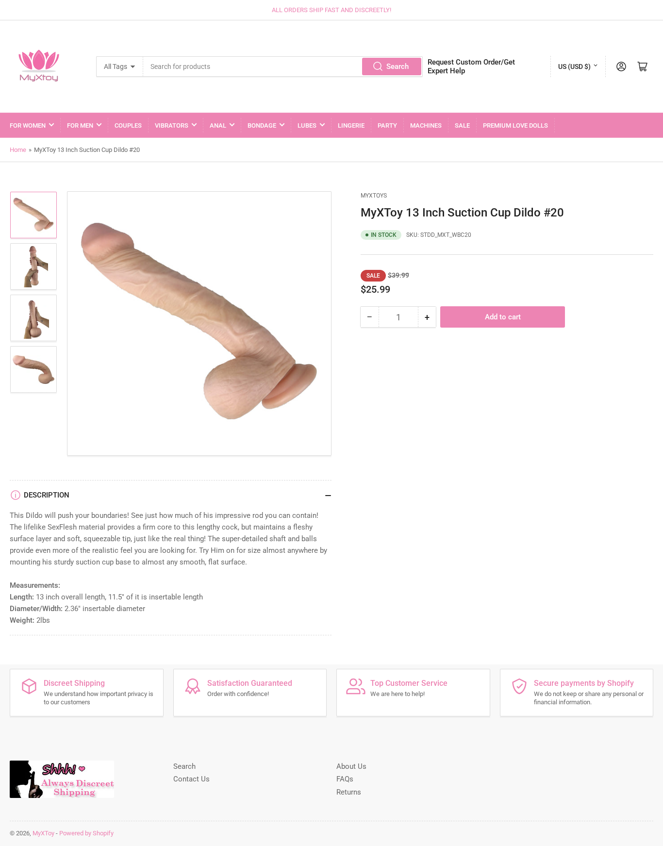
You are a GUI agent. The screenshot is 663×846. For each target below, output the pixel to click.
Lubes (307, 125)
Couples (128, 125)
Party (387, 125)
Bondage (262, 125)
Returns (348, 792)
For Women (28, 125)
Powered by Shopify (86, 833)
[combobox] (283, 66)
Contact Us (191, 779)
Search (397, 66)
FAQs (344, 779)
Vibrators (171, 125)
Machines (426, 125)
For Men (80, 125)
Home (18, 149)
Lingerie (351, 125)
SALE (462, 125)
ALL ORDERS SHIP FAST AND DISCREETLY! (331, 10)
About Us (351, 766)
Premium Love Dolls (515, 125)
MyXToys (374, 195)
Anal (218, 125)
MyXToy (43, 833)
